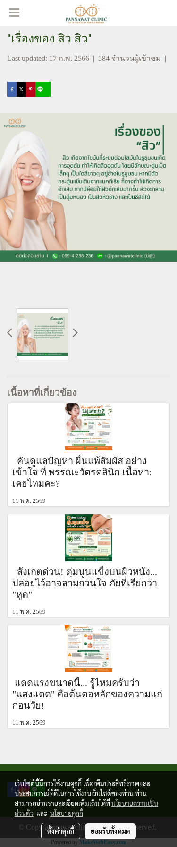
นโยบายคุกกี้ (66, 813)
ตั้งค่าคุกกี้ (60, 831)
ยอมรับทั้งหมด (110, 831)
